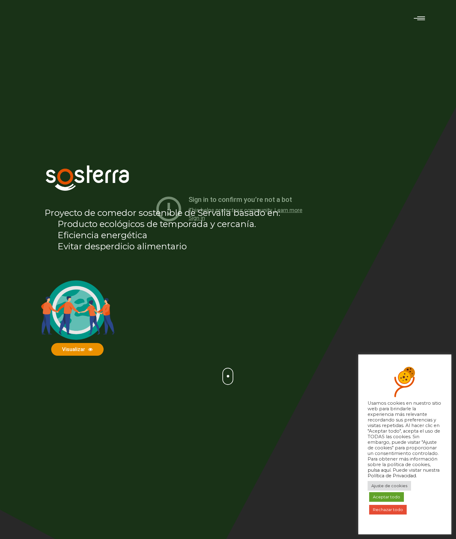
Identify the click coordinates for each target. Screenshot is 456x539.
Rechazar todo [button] (388, 509)
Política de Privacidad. (392, 476)
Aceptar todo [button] (386, 496)
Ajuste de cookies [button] (389, 485)
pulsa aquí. (380, 470)
